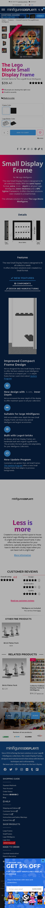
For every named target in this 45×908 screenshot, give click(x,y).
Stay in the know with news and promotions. (20, 881)
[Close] (43, 860)
